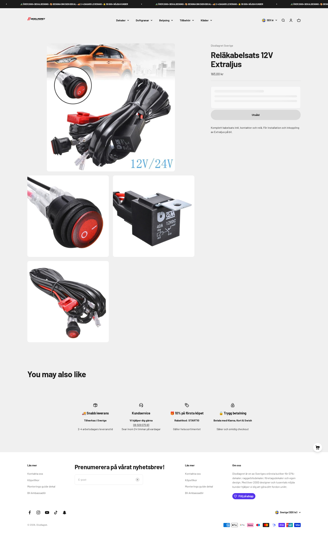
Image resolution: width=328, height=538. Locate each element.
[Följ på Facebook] (29, 512)
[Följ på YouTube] (47, 512)
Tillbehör (185, 20)
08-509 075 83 (141, 424)
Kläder (205, 20)
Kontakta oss (35, 473)
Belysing (164, 20)
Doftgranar (142, 20)
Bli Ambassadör (36, 492)
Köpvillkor (33, 480)
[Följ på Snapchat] (64, 512)
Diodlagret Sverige (222, 45)
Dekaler (121, 20)
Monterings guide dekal (41, 486)
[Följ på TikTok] (55, 512)
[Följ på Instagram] (38, 512)
